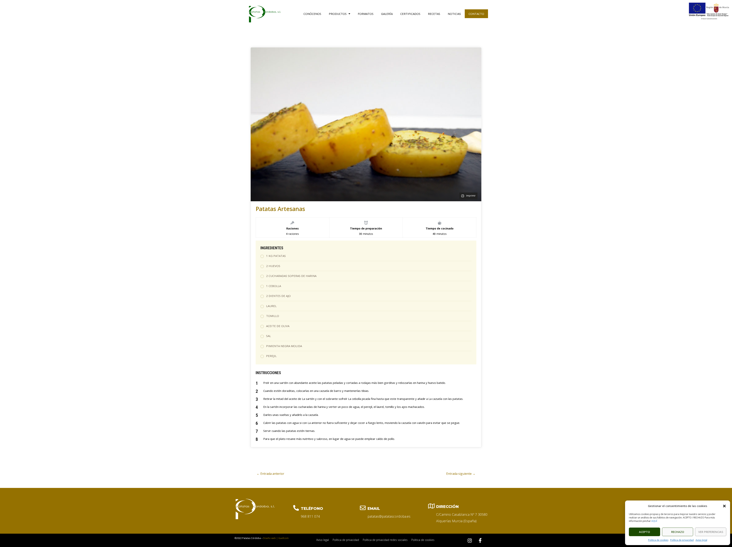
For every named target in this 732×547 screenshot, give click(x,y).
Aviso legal (701, 540)
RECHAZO (677, 532)
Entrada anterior (270, 473)
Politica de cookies (658, 540)
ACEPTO (644, 532)
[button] (724, 506)
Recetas (434, 14)
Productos (338, 14)
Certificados (410, 14)
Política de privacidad (682, 540)
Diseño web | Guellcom (276, 538)
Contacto (476, 14)
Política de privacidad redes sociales (385, 540)
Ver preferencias (710, 532)
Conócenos (312, 14)
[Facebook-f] (480, 540)
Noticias (454, 14)
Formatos (365, 14)
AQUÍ (654, 521)
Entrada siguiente (460, 473)
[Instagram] (469, 540)
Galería (387, 14)
